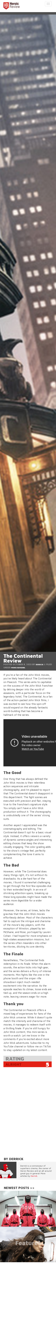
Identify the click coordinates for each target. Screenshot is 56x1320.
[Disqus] (28, 1112)
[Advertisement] (28, 1290)
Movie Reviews (18, 668)
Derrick (39, 664)
